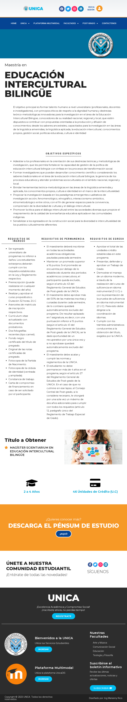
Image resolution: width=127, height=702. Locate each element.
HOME (13, 23)
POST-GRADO (89, 23)
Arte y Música (100, 642)
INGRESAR (43, 649)
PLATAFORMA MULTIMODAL (46, 23)
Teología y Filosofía (103, 655)
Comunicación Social (104, 646)
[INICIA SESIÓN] (99, 8)
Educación (98, 651)
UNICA (23, 23)
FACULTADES (70, 23)
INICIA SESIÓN (90, 8)
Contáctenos (109, 23)
